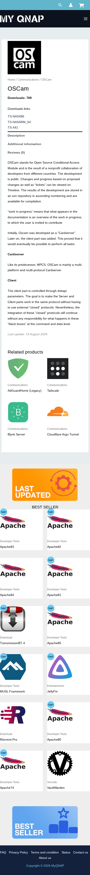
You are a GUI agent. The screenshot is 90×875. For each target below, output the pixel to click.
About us (45, 858)
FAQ (3, 852)
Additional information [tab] (24, 144)
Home (11, 79)
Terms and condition (45, 852)
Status (66, 852)
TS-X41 (13, 127)
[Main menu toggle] (85, 19)
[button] (60, 5)
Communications (28, 79)
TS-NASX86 (16, 116)
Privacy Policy (18, 852)
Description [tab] (16, 135)
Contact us (80, 852)
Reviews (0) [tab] (16, 152)
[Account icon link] (71, 5)
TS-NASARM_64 (19, 122)
